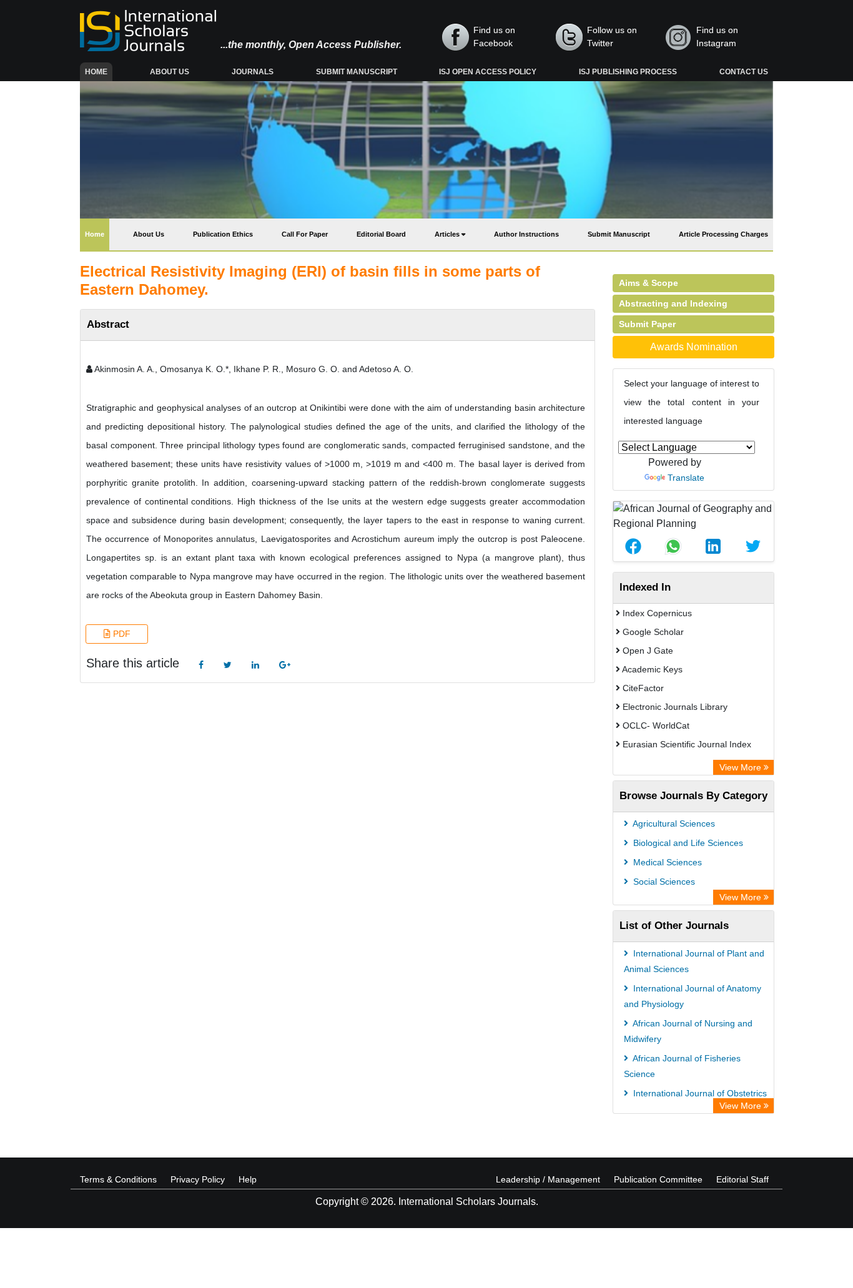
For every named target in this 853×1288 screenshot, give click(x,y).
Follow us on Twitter (612, 36)
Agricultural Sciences (673, 823)
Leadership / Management (548, 1179)
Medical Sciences (666, 862)
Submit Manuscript (356, 71)
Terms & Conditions (118, 1179)
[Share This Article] (633, 546)
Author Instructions (526, 234)
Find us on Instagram (717, 36)
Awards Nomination (693, 347)
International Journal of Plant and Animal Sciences (694, 961)
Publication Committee (658, 1179)
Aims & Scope (648, 283)
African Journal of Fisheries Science (682, 1066)
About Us (169, 71)
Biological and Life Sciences (687, 843)
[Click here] (201, 665)
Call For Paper (305, 234)
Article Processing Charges (723, 234)
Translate (686, 478)
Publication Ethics (223, 234)
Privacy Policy (197, 1179)
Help (248, 1179)
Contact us (743, 71)
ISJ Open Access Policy (487, 71)
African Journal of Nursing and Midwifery (688, 1031)
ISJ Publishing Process (628, 71)
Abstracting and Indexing (673, 303)
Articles (448, 234)
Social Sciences (663, 882)
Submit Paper (647, 324)
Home (98, 71)
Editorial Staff (742, 1179)
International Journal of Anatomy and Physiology (692, 996)
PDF (121, 634)
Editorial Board (381, 234)
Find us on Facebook (494, 36)
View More (741, 767)
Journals (253, 71)
